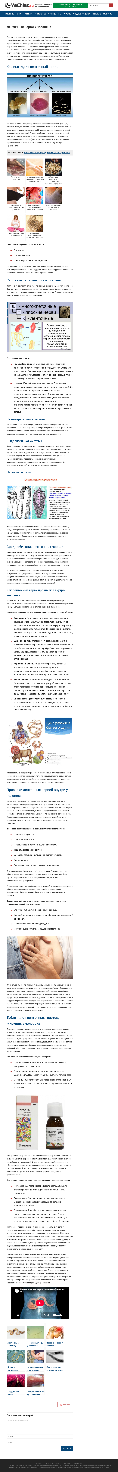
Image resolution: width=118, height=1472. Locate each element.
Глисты (19, 14)
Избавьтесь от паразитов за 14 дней (70, 5)
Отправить (67, 1448)
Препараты (97, 14)
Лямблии (29, 14)
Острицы (52, 14)
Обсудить (66, 1405)
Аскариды (9, 14)
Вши (60, 14)
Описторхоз (40, 14)
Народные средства (81, 14)
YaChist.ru (29, 5)
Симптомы (107, 14)
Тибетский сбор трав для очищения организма (47, 152)
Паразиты (67, 14)
